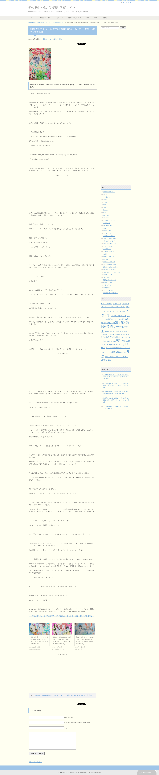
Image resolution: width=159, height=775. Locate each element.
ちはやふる (106, 223)
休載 (113, 323)
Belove (105, 210)
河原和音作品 (75, 695)
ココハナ (106, 228)
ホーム (33, 18)
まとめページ (59, 18)
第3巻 (110, 352)
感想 (68, 695)
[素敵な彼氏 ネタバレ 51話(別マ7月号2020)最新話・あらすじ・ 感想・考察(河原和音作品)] (39, 629)
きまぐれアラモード (109, 220)
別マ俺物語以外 (47, 695)
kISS (104, 212)
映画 (88, 18)
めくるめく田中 (107, 225)
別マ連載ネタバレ (46, 39)
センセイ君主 (109, 311)
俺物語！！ (106, 254)
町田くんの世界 (107, 282)
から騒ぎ (106, 218)
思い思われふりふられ (109, 264)
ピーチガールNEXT (109, 241)
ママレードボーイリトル (110, 243)
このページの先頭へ (147, 772)
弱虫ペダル (123, 334)
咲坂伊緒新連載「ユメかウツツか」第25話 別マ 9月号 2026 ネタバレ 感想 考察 (115, 392)
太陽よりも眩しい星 (109, 262)
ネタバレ (38, 695)
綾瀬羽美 (123, 352)
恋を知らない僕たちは (109, 269)
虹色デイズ (108, 357)
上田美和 (123, 319)
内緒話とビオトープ (109, 256)
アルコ (103, 307)
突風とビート (107, 285)
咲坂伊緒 (120, 331)
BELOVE (105, 303)
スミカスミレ (107, 233)
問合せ (105, 18)
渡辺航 (115, 348)
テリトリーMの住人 (109, 236)
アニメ (96, 18)
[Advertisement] (62, 191)
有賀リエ (125, 341)
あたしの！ (106, 215)
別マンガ (106, 207)
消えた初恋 (106, 277)
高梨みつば (106, 360)
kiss (110, 304)
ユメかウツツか (107, 246)
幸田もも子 (115, 334)
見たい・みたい (107, 290)
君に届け (106, 259)
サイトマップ (127, 2)
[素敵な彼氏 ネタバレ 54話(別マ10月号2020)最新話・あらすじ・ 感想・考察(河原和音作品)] (62, 629)
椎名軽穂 (110, 345)
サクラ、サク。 (107, 230)
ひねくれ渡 (125, 304)
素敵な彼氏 (58, 39)
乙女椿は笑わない (108, 251)
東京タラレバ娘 (107, 275)
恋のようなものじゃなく (110, 267)
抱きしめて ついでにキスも (111, 272)
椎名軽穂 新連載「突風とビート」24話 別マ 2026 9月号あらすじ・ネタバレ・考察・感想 (116, 385)
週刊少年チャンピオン (119, 357)
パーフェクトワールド (109, 238)
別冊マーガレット (60, 695)
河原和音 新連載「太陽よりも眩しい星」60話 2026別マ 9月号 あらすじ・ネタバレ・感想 (116, 400)
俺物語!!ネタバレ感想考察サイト (52, 7)
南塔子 (107, 331)
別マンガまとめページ (74, 18)
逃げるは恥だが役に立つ (110, 293)
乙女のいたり (107, 249)
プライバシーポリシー (35, 762)
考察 (90, 695)
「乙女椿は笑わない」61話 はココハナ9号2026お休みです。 (115, 407)
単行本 (105, 194)
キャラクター (107, 197)
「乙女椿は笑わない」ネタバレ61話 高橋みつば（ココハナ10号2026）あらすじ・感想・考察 (116, 376)
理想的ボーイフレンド (109, 280)
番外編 (105, 199)
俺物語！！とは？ (45, 18)
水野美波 (117, 345)
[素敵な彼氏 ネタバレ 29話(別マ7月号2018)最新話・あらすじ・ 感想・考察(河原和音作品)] (85, 629)
